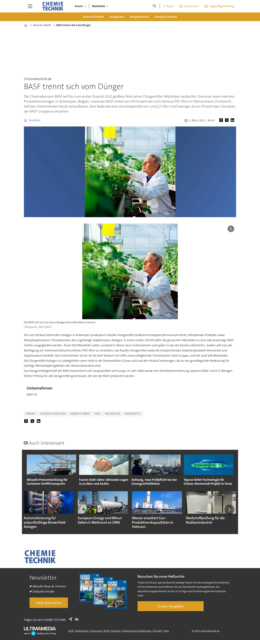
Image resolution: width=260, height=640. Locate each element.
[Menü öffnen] (30, 6)
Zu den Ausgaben (170, 606)
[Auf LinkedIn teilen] (233, 120)
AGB (71, 630)
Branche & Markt (93, 17)
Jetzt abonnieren (49, 602)
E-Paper (168, 6)
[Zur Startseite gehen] (53, 6)
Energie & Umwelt (166, 17)
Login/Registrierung (222, 6)
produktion (112, 413)
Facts (166, 630)
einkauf (31, 413)
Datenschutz (82, 630)
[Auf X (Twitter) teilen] (227, 120)
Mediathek (98, 6)
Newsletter (191, 6)
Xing (71, 619)
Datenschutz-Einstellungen (136, 630)
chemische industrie (53, 413)
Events (79, 6)
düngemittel (133, 413)
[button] (31, 510)
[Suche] (154, 6)
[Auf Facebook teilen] (221, 120)
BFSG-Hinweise (112, 630)
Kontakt (157, 630)
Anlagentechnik (139, 17)
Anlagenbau (116, 17)
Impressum (96, 630)
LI (77, 619)
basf (97, 413)
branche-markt (81, 413)
